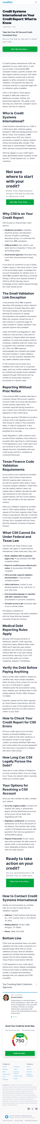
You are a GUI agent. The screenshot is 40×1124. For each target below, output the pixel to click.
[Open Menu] (36, 2)
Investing (16, 1066)
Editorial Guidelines (30, 1075)
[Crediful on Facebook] (29, 1109)
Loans (15, 1069)
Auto (4, 1077)
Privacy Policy (18, 1120)
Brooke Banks (17, 997)
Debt (4, 1072)
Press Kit (29, 1072)
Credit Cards (6, 1074)
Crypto (16, 1078)
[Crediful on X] (32, 1109)
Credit (4, 1066)
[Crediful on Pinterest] (36, 1109)
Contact (29, 1069)
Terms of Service (8, 1120)
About (28, 1066)
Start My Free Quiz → (20, 49)
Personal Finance (16, 1072)
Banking (5, 1069)
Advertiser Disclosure (31, 1120)
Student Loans (18, 1076)
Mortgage (5, 1079)
